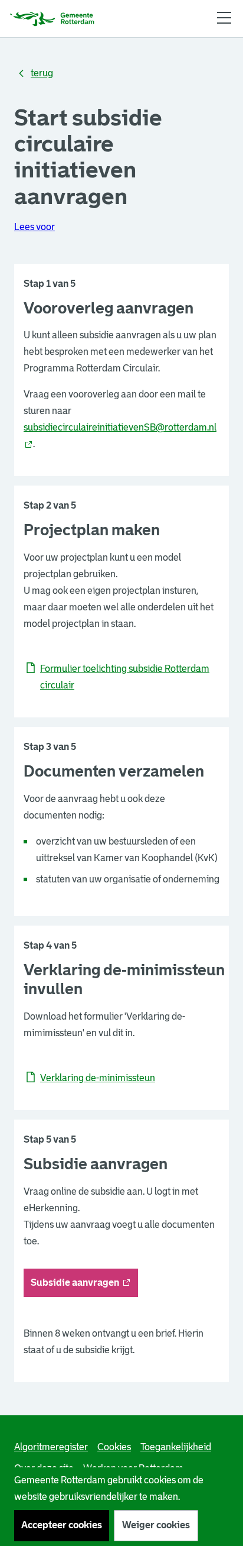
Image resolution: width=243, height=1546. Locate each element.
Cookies (114, 1447)
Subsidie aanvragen (84, 1286)
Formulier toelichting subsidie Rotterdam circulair (124, 677)
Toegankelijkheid (175, 1447)
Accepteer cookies (61, 1525)
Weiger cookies (156, 1525)
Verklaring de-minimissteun (97, 1078)
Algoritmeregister (51, 1447)
